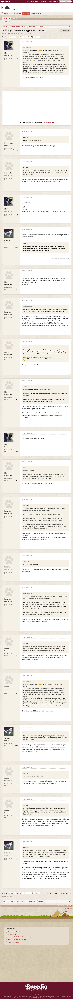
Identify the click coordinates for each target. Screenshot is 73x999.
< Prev (11, 37)
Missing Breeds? (13, 934)
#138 (23, 767)
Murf (6, 53)
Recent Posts (6, 21)
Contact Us (56, 906)
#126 (23, 271)
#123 (23, 161)
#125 (23, 229)
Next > (38, 37)
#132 (23, 500)
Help (61, 906)
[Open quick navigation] (69, 26)
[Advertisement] (36, 106)
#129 (23, 381)
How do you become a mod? (17, 939)
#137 (23, 727)
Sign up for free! (49, 122)
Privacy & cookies (54, 998)
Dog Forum (44, 1)
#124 (23, 197)
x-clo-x (7, 241)
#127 (23, 301)
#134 (23, 588)
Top (68, 906)
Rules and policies (13, 942)
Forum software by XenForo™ (33, 998)
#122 (23, 132)
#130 (23, 433)
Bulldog (13, 33)
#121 (23, 42)
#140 (23, 841)
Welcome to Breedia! (14, 932)
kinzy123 (8, 282)
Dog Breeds (53, 1)
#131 (23, 462)
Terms (48, 998)
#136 (23, 675)
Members (15, 19)
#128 (23, 341)
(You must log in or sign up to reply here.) (59, 893)
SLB (23, 33)
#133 (23, 555)
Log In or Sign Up (32, 1)
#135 (23, 637)
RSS (71, 906)
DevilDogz (8, 143)
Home (64, 906)
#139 (23, 799)
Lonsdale (8, 173)
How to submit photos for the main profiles (21, 937)
